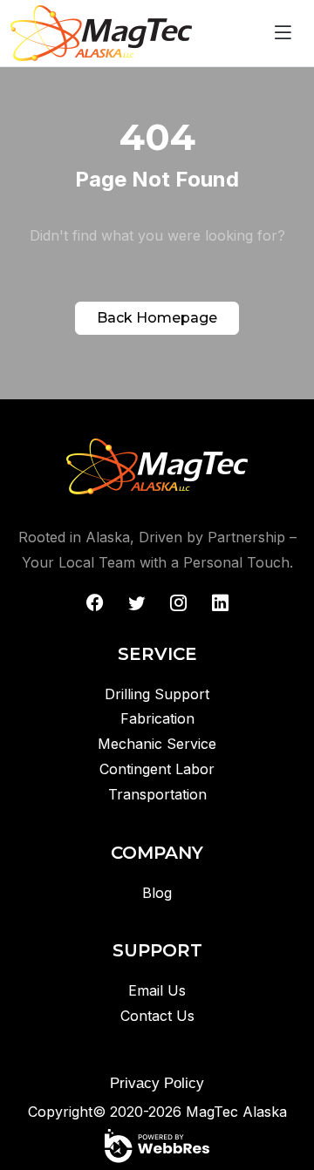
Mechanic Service (157, 743)
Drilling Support (157, 694)
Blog (157, 892)
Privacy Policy (157, 1083)
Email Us (157, 990)
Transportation (157, 794)
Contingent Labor (157, 769)
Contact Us (157, 1015)
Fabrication (157, 718)
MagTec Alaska (236, 1111)
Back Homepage (157, 318)
